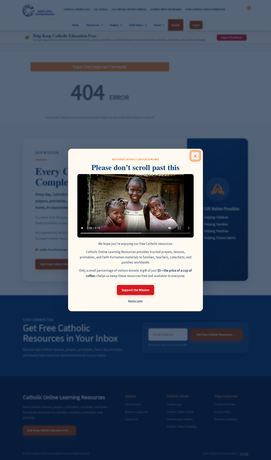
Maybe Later (135, 301)
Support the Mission (135, 290)
